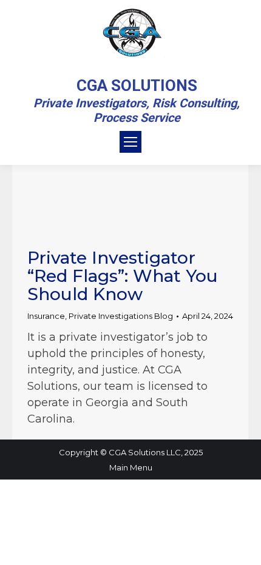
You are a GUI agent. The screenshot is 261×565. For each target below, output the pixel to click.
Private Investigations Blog (121, 316)
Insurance (46, 316)
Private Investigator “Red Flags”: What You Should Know (122, 276)
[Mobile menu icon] (130, 142)
